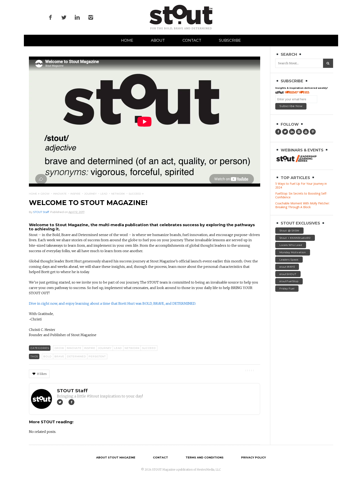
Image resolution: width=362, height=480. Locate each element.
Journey (104, 348)
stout (287, 266)
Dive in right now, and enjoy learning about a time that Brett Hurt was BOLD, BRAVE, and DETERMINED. (112, 303)
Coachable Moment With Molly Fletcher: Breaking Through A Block (302, 205)
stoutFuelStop (289, 281)
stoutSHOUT (287, 274)
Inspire (89, 348)
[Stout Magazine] (181, 14)
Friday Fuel (286, 288)
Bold (47, 356)
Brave (59, 356)
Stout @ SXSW (289, 230)
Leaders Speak (289, 259)
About (158, 40)
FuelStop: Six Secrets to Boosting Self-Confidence (301, 195)
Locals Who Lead (290, 244)
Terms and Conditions (205, 457)
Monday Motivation (292, 252)
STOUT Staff (41, 212)
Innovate (74, 348)
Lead (118, 348)
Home (127, 40)
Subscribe (230, 40)
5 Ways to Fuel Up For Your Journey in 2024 (301, 185)
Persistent (97, 356)
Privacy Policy (253, 457)
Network (132, 348)
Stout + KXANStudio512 (295, 237)
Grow (59, 348)
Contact (191, 40)
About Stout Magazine (115, 457)
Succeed (149, 348)
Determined (76, 356)
